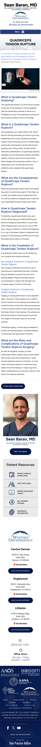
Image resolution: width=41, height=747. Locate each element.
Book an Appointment (22, 25)
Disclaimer (19, 700)
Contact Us (29, 705)
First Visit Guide (24, 483)
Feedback (26, 703)
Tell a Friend (11, 705)
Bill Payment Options (22, 502)
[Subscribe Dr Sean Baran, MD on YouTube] (19, 727)
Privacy (33, 700)
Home (5, 700)
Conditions (32, 59)
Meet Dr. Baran (20, 452)
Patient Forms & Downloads (24, 475)
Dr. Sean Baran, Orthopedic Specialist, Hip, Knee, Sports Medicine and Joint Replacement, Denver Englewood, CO (18, 56)
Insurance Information (22, 512)
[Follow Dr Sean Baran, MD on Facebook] (8, 727)
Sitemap (12, 703)
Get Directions (21, 564)
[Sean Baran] (20, 6)
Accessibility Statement (20, 708)
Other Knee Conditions (13, 386)
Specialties (17, 59)
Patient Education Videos (25, 492)
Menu (17, 32)
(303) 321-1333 (22, 22)
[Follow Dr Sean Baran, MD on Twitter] (13, 727)
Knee (24, 59)
